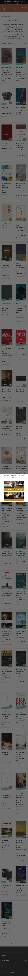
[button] (9, 486)
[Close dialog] (27, 474)
